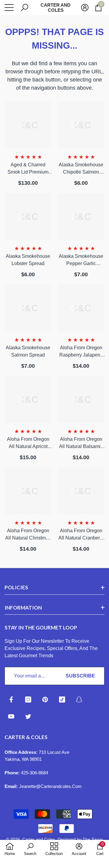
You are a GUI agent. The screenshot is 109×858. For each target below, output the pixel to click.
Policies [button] (16, 587)
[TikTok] (62, 699)
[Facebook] (11, 699)
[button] (24, 7)
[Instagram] (28, 699)
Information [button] (23, 607)
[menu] (9, 7)
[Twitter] (28, 716)
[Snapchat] (79, 699)
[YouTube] (11, 716)
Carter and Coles (38, 839)
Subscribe (80, 675)
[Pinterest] (45, 699)
